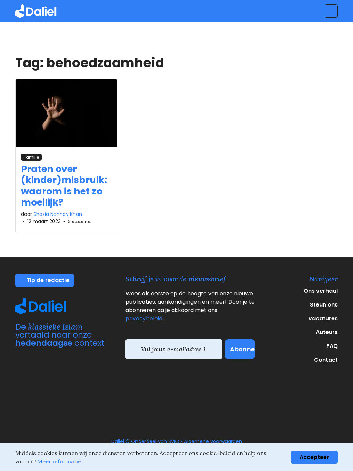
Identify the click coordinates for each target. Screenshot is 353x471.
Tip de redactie (47, 280)
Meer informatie (59, 461)
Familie (31, 157)
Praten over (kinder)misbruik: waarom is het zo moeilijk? (64, 185)
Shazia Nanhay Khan (57, 214)
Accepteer (314, 457)
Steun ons (324, 305)
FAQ (332, 346)
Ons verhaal (321, 291)
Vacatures (323, 318)
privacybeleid (143, 318)
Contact (326, 360)
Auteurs (327, 332)
